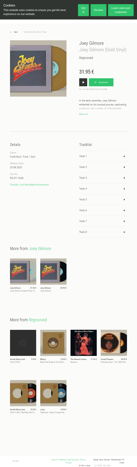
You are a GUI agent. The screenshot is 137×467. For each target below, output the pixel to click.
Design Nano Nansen (101, 460)
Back (16, 32)
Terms (82, 460)
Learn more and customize (120, 10)
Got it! (83, 10)
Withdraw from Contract (68, 460)
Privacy (69, 463)
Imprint (54, 460)
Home (26, 32)
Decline (98, 10)
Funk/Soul (33, 32)
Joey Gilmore (91, 43)
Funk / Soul (42, 32)
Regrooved (86, 58)
